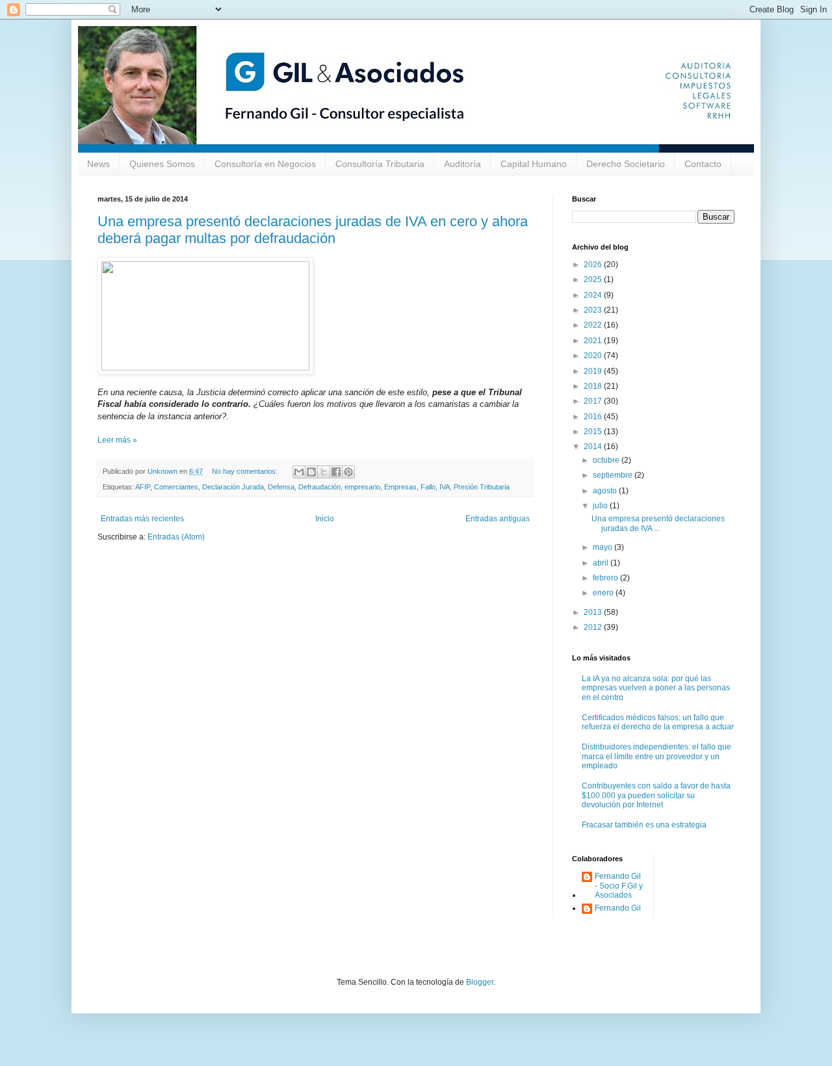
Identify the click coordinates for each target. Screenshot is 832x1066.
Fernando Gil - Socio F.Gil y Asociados (619, 886)
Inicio (324, 518)
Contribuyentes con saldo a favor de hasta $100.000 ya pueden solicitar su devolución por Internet (656, 795)
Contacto (703, 164)
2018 (594, 386)
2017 (594, 401)
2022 (594, 325)
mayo (603, 547)
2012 (594, 627)
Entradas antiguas (497, 518)
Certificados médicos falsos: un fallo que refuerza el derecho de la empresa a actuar (658, 722)
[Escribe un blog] (311, 471)
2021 (594, 340)
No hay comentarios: (246, 471)
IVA (444, 487)
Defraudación (319, 487)
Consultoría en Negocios (265, 164)
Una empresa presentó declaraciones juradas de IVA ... (658, 523)
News (98, 164)
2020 (594, 355)
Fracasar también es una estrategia (644, 824)
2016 (594, 416)
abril (601, 562)
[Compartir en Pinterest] (348, 471)
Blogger (479, 982)
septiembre (613, 475)
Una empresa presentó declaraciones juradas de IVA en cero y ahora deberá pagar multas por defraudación (313, 229)
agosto (606, 490)
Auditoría (462, 164)
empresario (362, 487)
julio (601, 505)
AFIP (142, 487)
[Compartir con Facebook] (336, 471)
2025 (594, 279)
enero (604, 592)
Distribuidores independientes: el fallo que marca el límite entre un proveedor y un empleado (656, 756)
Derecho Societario (625, 164)
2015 (594, 431)
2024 (594, 295)
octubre (607, 460)
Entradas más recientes (142, 518)
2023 (594, 310)
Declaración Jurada (233, 487)
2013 (594, 612)
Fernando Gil (618, 908)
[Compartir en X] (323, 471)
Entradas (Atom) (176, 536)
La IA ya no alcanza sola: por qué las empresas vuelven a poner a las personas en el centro (656, 688)
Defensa (281, 487)
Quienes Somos (162, 164)
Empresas (400, 487)
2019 (594, 371)
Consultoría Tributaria (379, 164)
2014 (594, 446)
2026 (594, 264)
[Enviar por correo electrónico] (299, 471)
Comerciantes (176, 487)
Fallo (428, 487)
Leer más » (117, 440)
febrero (606, 577)
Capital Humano (533, 164)
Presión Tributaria (482, 487)
